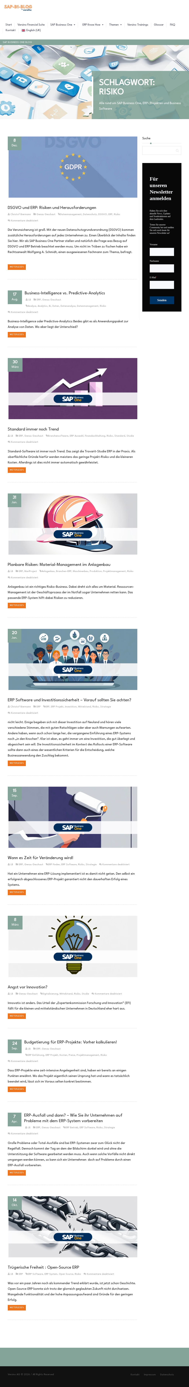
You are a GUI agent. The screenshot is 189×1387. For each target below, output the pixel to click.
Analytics (42, 306)
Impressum (150, 1374)
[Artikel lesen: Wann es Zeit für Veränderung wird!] (72, 817)
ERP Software (69, 864)
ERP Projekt (57, 707)
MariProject (30, 571)
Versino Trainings (137, 25)
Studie (130, 436)
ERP (110, 214)
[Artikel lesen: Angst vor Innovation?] (72, 946)
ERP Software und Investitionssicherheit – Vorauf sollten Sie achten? (69, 700)
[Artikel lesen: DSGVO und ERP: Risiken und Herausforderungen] (72, 167)
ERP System (50, 1274)
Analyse (32, 306)
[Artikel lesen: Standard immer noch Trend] (72, 388)
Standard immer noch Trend (33, 429)
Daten (55, 306)
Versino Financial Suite (31, 25)
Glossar (159, 25)
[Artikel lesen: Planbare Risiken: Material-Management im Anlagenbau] (72, 524)
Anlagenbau (48, 571)
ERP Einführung (36, 1055)
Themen (114, 25)
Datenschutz (90, 214)
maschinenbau (80, 571)
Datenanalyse (68, 306)
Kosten (63, 1055)
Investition (71, 707)
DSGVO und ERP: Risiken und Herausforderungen (52, 208)
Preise (72, 1055)
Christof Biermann (21, 214)
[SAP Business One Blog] (18, 8)
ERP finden (54, 864)
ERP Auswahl (76, 436)
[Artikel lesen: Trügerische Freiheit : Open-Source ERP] (72, 1226)
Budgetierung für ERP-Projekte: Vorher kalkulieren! (70, 1042)
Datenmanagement (71, 214)
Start (9, 25)
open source (66, 1274)
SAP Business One (61, 25)
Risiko (117, 214)
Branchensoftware (58, 436)
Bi (50, 306)
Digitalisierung (50, 994)
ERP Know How (91, 25)
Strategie (105, 707)
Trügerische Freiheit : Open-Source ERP (43, 1267)
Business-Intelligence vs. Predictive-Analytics (65, 293)
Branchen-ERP (63, 571)
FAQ (172, 25)
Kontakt (11, 30)
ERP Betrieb (71, 1127)
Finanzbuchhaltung (95, 436)
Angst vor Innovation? (27, 987)
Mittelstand (84, 707)
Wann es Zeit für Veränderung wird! (40, 858)
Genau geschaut (46, 214)
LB (29, 300)
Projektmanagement (114, 571)
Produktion (96, 571)
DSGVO (102, 214)
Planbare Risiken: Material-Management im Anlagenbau (59, 565)
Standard (119, 436)
